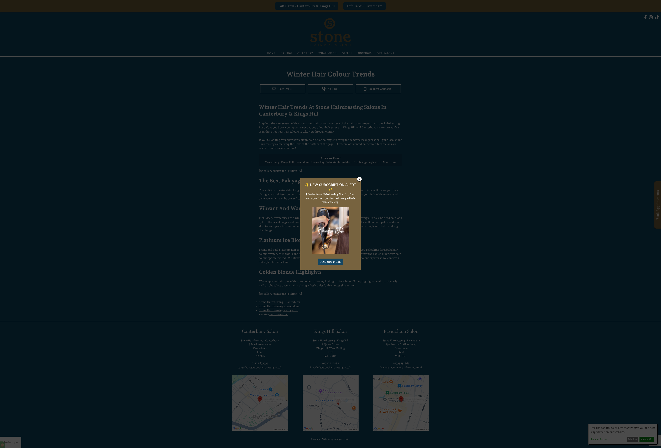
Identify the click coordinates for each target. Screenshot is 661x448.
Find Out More (330, 261)
